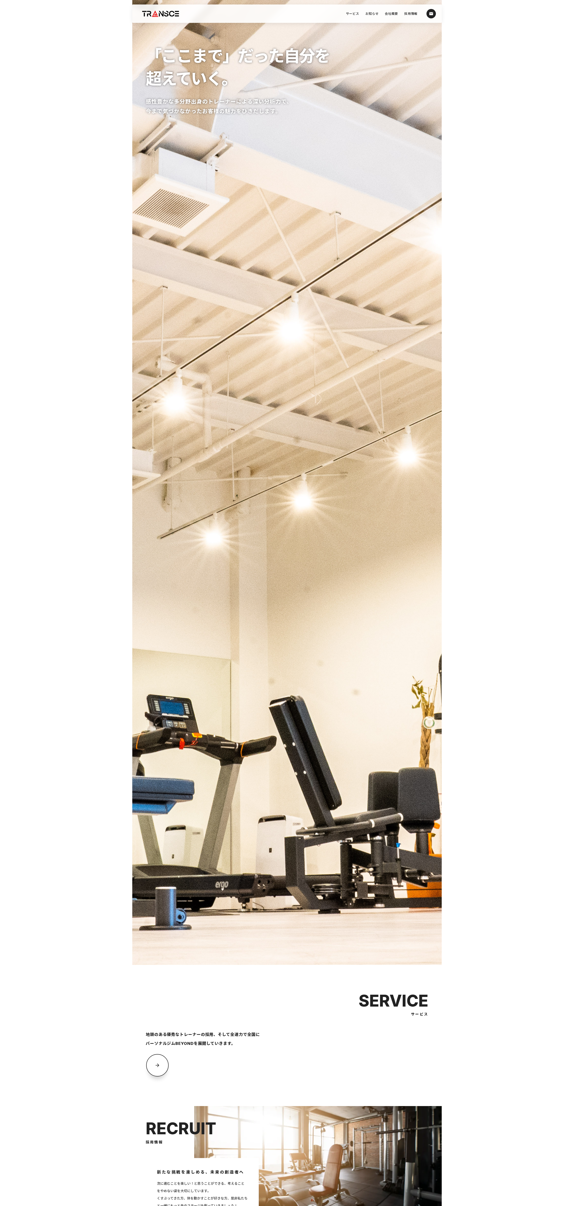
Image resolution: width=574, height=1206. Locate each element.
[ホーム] (162, 13)
